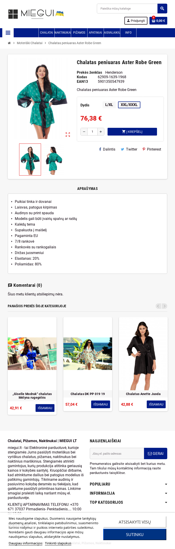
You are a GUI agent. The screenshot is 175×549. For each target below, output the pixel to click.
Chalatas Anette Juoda (143, 394)
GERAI (158, 453)
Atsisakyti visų (135, 522)
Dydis (84, 105)
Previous (158, 306)
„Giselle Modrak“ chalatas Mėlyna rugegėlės (32, 395)
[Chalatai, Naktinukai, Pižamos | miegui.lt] (31, 14)
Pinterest (154, 149)
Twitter (131, 149)
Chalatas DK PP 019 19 (88, 394)
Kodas (82, 77)
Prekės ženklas (89, 72)
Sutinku (135, 534)
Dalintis (109, 149)
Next (164, 306)
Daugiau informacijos (25, 543)
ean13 (82, 81)
